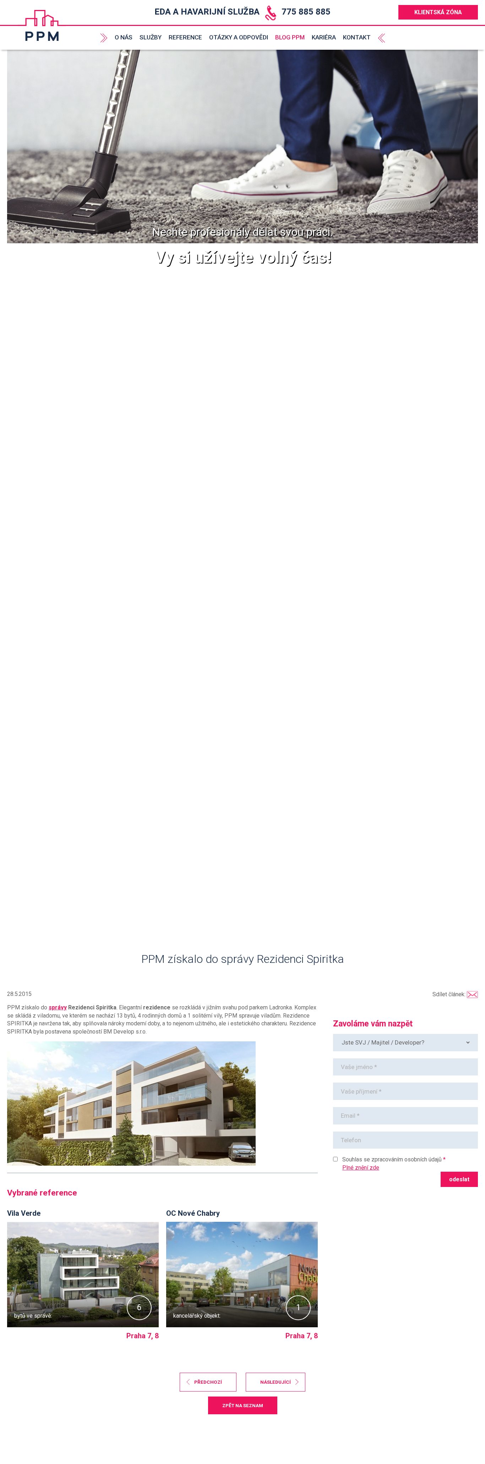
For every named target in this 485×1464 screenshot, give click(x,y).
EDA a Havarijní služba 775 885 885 (242, 12)
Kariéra (324, 37)
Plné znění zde (360, 1167)
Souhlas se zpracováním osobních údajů (392, 1159)
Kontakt (357, 37)
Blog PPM (290, 37)
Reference (185, 37)
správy (58, 1007)
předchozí (208, 1382)
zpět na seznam (242, 1405)
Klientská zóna (438, 12)
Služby (151, 37)
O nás (123, 37)
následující (275, 1382)
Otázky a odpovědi (238, 37)
